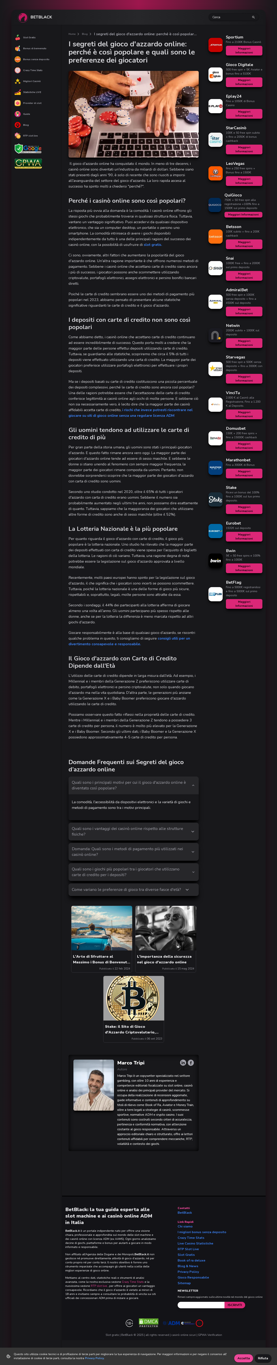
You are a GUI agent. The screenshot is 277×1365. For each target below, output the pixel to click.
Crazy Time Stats (33, 70)
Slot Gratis (29, 37)
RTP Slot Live (188, 1249)
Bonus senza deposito (36, 59)
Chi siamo (185, 1226)
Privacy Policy (188, 1272)
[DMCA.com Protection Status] (148, 1323)
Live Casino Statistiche (195, 1243)
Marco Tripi (131, 1063)
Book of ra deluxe (191, 1260)
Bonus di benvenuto (34, 48)
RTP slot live (30, 135)
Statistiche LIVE (32, 92)
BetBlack (185, 1212)
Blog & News (188, 1266)
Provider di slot (32, 103)
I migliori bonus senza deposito (202, 1232)
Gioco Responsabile (193, 1277)
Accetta (243, 1358)
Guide (26, 114)
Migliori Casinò (32, 81)
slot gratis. (153, 244)
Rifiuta (263, 1358)
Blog (26, 125)
